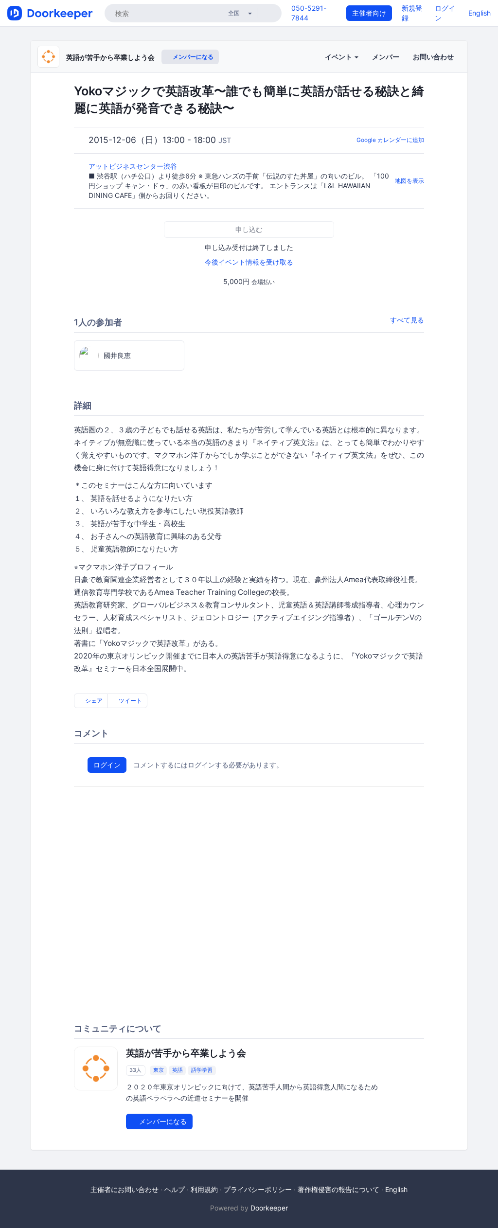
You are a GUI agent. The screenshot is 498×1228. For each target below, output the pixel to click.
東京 (158, 1070)
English (479, 13)
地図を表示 (409, 180)
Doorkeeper (269, 1208)
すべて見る (407, 320)
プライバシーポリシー (258, 1189)
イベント (339, 57)
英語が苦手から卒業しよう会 (110, 57)
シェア (93, 700)
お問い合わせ (433, 57)
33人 (135, 1070)
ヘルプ (174, 1189)
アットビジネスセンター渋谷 (134, 166)
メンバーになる (192, 56)
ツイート (129, 700)
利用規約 (204, 1189)
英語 (177, 1070)
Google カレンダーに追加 (390, 139)
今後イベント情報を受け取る (249, 262)
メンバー (385, 57)
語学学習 (202, 1070)
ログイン (107, 765)
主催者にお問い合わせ (124, 1189)
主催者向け (369, 13)
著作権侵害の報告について (338, 1189)
